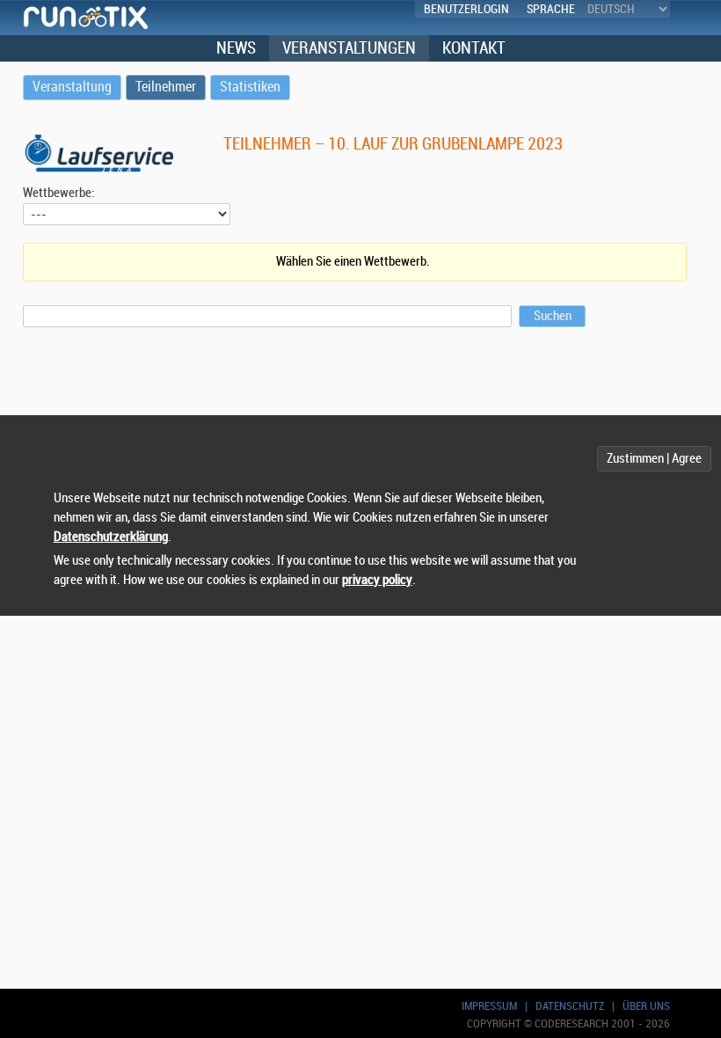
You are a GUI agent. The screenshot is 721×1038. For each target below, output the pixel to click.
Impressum (489, 1005)
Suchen (553, 316)
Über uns (646, 1005)
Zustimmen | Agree (654, 458)
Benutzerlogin (466, 9)
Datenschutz (569, 1005)
